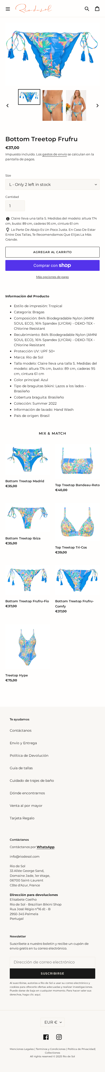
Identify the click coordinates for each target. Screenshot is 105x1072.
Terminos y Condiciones (50, 1049)
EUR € (50, 1022)
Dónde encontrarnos (27, 793)
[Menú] (8, 8)
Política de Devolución (29, 755)
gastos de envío (54, 154)
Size (8, 175)
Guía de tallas (21, 768)
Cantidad (12, 197)
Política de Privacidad (81, 1049)
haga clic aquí (31, 994)
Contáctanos (21, 730)
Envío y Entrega (23, 743)
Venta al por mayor (26, 805)
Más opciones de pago (52, 277)
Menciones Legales (22, 1049)
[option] (29, 97)
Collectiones (52, 1052)
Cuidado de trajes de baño (32, 780)
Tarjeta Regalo (22, 818)
